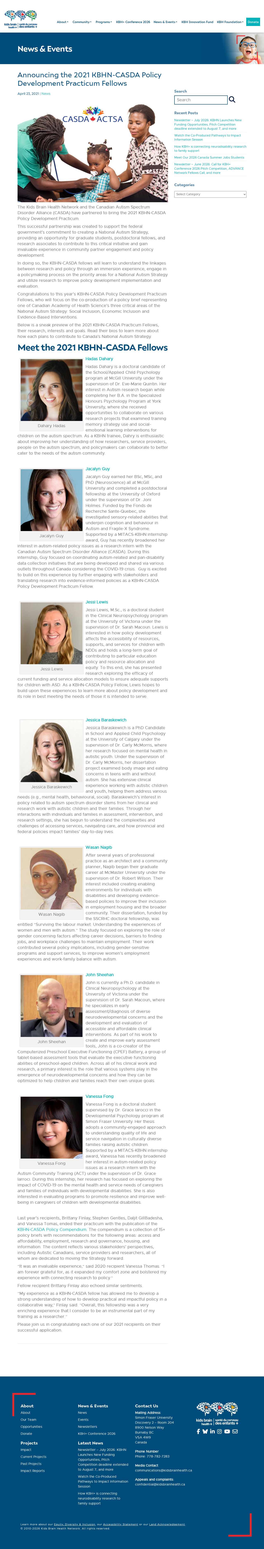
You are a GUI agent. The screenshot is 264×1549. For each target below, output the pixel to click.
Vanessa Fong (100, 1096)
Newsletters (87, 1427)
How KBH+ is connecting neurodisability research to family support (99, 1498)
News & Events (164, 22)
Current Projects (33, 1457)
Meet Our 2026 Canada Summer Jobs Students (209, 157)
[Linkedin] (213, 1432)
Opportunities (31, 1427)
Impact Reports (33, 1471)
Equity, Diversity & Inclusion (74, 1524)
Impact (26, 1450)
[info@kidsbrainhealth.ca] (235, 1432)
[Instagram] (220, 1432)
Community (81, 22)
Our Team (28, 1420)
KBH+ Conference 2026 (133, 22)
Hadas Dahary (99, 358)
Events (83, 1420)
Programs (103, 22)
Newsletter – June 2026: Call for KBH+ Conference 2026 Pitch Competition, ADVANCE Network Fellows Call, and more (209, 168)
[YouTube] (227, 1432)
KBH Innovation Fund (197, 22)
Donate (253, 22)
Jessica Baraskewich (106, 720)
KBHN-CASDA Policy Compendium (52, 1229)
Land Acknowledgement (167, 1524)
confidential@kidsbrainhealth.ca (160, 1484)
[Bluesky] (206, 1432)
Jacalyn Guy (98, 468)
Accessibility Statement (120, 1524)
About (61, 22)
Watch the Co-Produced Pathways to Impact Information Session (103, 1482)
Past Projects (31, 1464)
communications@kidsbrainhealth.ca (163, 1470)
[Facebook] (199, 1432)
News (45, 93)
